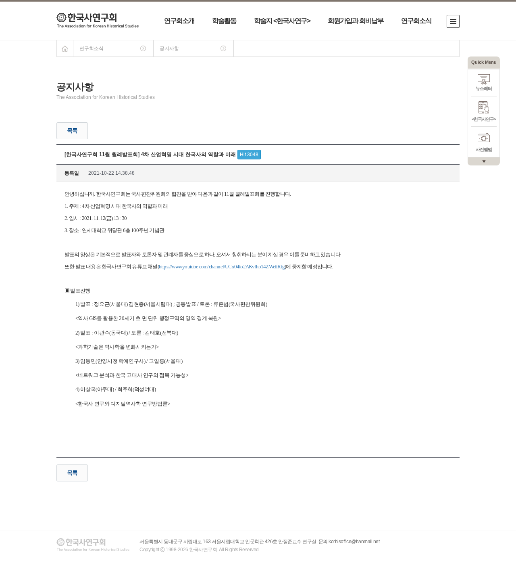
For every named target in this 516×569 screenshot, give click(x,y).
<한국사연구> (484, 119)
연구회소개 (179, 21)
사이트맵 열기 (453, 21)
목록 (72, 130)
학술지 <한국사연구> (282, 21)
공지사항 (169, 48)
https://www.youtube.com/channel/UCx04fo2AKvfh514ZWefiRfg (222, 267)
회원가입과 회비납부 (355, 21)
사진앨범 (484, 149)
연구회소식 (416, 21)
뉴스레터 (484, 88)
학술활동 (224, 21)
